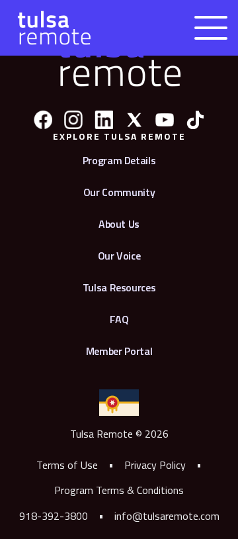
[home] (51, 27)
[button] (210, 28)
